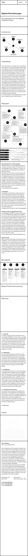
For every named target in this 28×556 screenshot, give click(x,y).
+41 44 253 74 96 (8, 484)
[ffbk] (14, 2)
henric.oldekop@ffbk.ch (7, 482)
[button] (23, 2)
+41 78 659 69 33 (8, 485)
